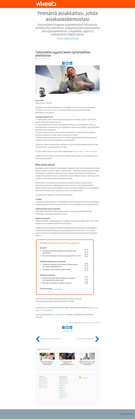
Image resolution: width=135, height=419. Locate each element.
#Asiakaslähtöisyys (63, 379)
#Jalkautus (61, 385)
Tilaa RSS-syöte (84, 377)
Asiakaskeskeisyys (63, 393)
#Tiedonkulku (62, 392)
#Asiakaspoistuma (63, 380)
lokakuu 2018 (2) (43, 383)
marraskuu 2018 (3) (43, 382)
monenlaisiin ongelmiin (51, 110)
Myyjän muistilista (58, 315)
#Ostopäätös (96, 322)
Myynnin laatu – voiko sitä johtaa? (85, 151)
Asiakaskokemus (63, 395)
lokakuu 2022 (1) (43, 380)
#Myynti (91, 322)
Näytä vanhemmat (43, 387)
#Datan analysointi (63, 383)
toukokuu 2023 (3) (43, 379)
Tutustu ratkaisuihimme (67, 38)
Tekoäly (61, 398)
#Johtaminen (84, 322)
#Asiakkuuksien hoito (64, 382)
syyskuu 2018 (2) (43, 385)
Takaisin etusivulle (67, 331)
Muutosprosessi (63, 397)
